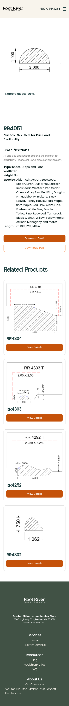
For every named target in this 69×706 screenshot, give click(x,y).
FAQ (34, 669)
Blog (34, 660)
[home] (13, 8)
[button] (64, 9)
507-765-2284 (50, 9)
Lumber (34, 640)
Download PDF (34, 248)
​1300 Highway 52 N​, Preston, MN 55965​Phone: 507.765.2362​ (34, 619)
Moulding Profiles (34, 665)
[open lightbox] (34, 60)
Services (35, 635)
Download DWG (34, 238)
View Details (34, 347)
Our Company (34, 684)
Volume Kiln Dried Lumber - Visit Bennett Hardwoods (30, 691)
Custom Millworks (34, 645)
